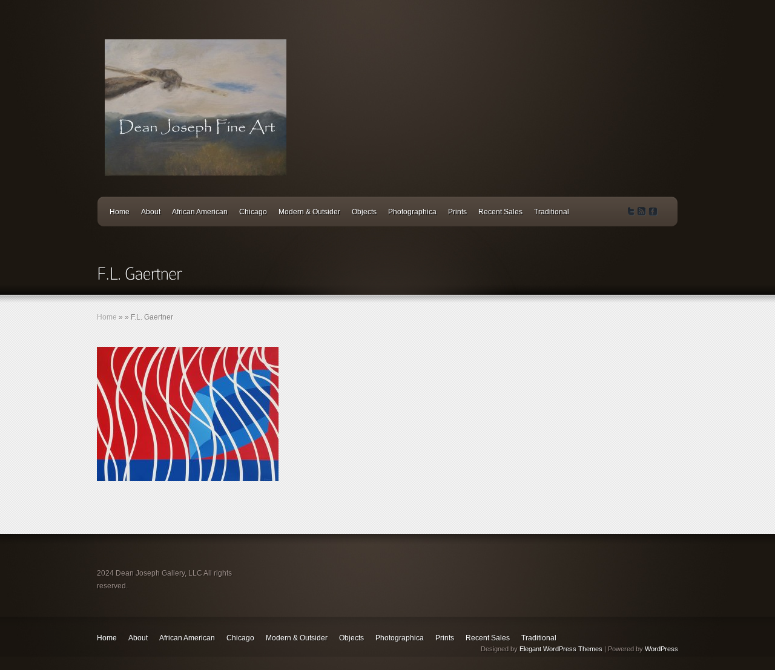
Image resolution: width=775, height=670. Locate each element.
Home (120, 212)
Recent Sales (500, 212)
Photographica (412, 212)
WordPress (661, 648)
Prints (457, 212)
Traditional (551, 212)
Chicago (253, 212)
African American (200, 212)
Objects (364, 212)
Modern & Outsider (309, 212)
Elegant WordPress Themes (560, 648)
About (150, 212)
